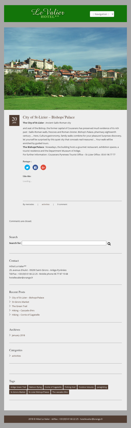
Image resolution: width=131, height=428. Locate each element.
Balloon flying (35, 387)
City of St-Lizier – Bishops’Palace (49, 116)
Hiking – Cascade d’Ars (23, 310)
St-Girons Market (20, 301)
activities (45, 204)
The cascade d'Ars (60, 392)
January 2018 (18, 335)
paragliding (102, 387)
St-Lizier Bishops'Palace (39, 392)
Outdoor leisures (86, 387)
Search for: (15, 243)
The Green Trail (19, 306)
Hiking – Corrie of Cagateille (26, 314)
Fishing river (70, 387)
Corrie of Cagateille (53, 387)
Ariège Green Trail (18, 387)
